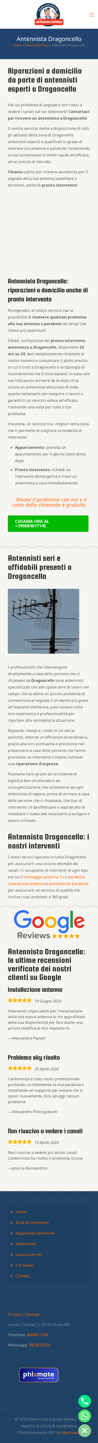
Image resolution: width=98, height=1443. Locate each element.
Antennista (25, 1243)
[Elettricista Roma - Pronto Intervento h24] (49, 14)
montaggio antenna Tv (44, 877)
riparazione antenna (26, 883)
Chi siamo (24, 1265)
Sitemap (32, 1314)
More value (72, 1432)
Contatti (23, 1276)
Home (17, 45)
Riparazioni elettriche (35, 1233)
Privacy (14, 1314)
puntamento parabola (68, 883)
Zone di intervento (32, 1222)
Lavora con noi (29, 1254)
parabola (76, 877)
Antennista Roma (36, 45)
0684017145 (37, 1334)
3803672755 (39, 1345)
